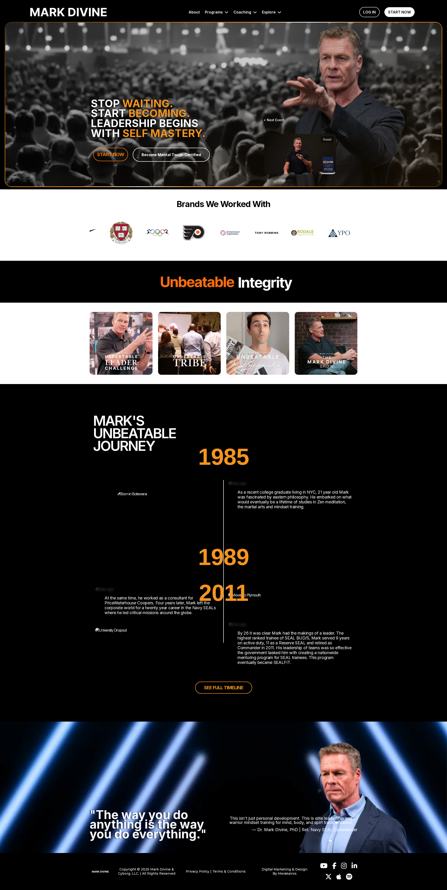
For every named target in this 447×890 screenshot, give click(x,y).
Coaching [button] (243, 12)
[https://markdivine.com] (100, 871)
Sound (327, 139)
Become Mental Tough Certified (171, 154)
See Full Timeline (223, 687)
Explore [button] (269, 12)
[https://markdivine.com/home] (68, 12)
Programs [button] (214, 12)
